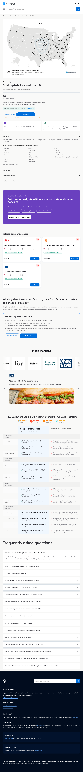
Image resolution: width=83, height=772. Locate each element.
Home (6, 15)
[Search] (78, 9)
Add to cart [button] (35, 259)
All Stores (11, 15)
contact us (74, 717)
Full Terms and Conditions (10, 698)
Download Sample (9, 114)
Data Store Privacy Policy (10, 706)
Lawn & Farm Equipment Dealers (22, 89)
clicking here (38, 750)
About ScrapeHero (8, 708)
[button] (4, 9)
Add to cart (26, 114)
